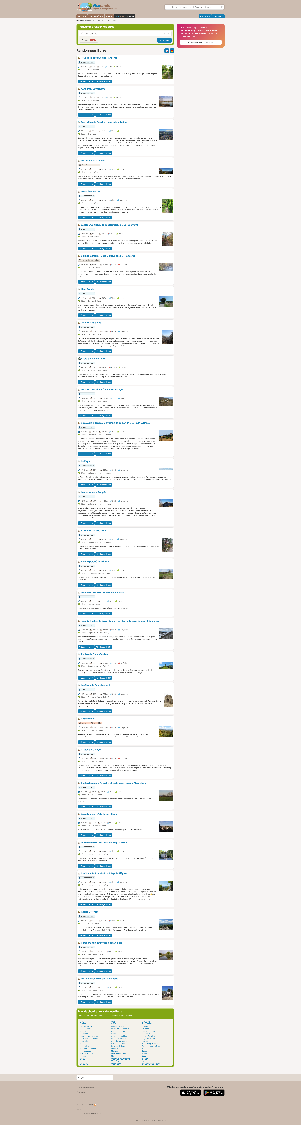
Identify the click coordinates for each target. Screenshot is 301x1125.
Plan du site (81, 1092)
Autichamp (84, 1031)
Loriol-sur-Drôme (118, 1046)
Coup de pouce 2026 (85, 1105)
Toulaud (145, 1058)
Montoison (146, 1021)
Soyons (145, 1053)
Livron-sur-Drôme (118, 1043)
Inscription (205, 16)
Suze (144, 1056)
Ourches (145, 1029)
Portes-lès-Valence (149, 1036)
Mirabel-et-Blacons (118, 1053)
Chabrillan (84, 1046)
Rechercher (164, 40)
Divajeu (114, 1024)
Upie (144, 1061)
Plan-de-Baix (147, 1034)
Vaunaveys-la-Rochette (151, 1063)
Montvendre (147, 1024)
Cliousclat (84, 1056)
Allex (82, 1021)
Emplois (80, 1096)
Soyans (145, 1051)
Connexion (218, 16)
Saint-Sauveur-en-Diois (151, 1046)
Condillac (84, 1063)
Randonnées (95, 16)
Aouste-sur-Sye (86, 1026)
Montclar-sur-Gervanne (120, 1058)
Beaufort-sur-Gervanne (89, 1036)
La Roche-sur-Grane (119, 1041)
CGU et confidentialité (85, 1088)
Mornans (145, 1026)
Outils (81, 16)
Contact (80, 1109)
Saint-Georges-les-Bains (151, 1043)
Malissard (115, 1048)
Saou (144, 1048)
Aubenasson (85, 1029)
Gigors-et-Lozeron (118, 1031)
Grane (113, 1034)
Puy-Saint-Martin (148, 1038)
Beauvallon (84, 1041)
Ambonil (83, 1024)
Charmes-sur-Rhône (88, 1048)
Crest (113, 1021)
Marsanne (115, 1051)
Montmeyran (116, 1063)
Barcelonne (84, 1034)
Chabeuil (83, 1043)
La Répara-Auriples (118, 1038)
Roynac (145, 1041)
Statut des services (142, 1120)
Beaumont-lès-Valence (89, 1038)
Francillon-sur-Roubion (120, 1029)
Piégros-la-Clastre (149, 1031)
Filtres (89, 40)
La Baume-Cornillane (119, 1036)
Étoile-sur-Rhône (117, 1026)
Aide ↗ (109, 16)
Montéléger (115, 1061)
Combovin (84, 1061)
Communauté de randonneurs (89, 1113)
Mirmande (115, 1056)
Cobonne (83, 1058)
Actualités (81, 1100)
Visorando (80, 21)
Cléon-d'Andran (86, 1053)
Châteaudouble (86, 1051)
